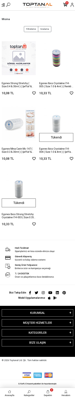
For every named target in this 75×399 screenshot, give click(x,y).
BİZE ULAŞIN (37, 342)
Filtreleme (31, 29)
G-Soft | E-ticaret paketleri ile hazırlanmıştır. (37, 384)
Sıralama (44, 29)
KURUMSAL (37, 313)
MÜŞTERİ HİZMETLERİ (37, 322)
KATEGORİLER (38, 332)
